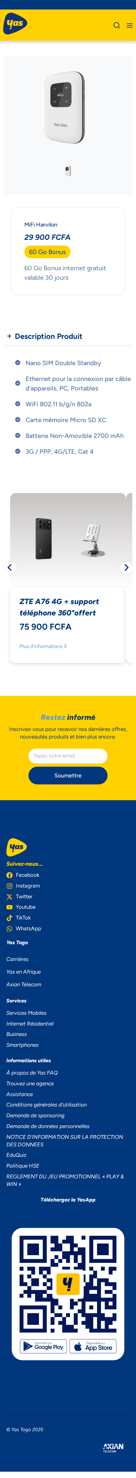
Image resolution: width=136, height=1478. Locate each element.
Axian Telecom (23, 984)
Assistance (19, 1094)
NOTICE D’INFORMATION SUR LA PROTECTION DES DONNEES (64, 1141)
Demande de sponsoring (35, 1115)
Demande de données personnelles (48, 1126)
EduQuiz (16, 1155)
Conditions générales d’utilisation (46, 1104)
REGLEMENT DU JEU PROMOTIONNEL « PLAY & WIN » (65, 1180)
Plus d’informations (42, 646)
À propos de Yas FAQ (32, 1073)
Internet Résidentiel (29, 1023)
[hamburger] (130, 25)
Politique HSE (22, 1166)
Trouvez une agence (30, 1083)
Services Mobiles (26, 1013)
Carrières (17, 959)
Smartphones (22, 1045)
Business (16, 1034)
